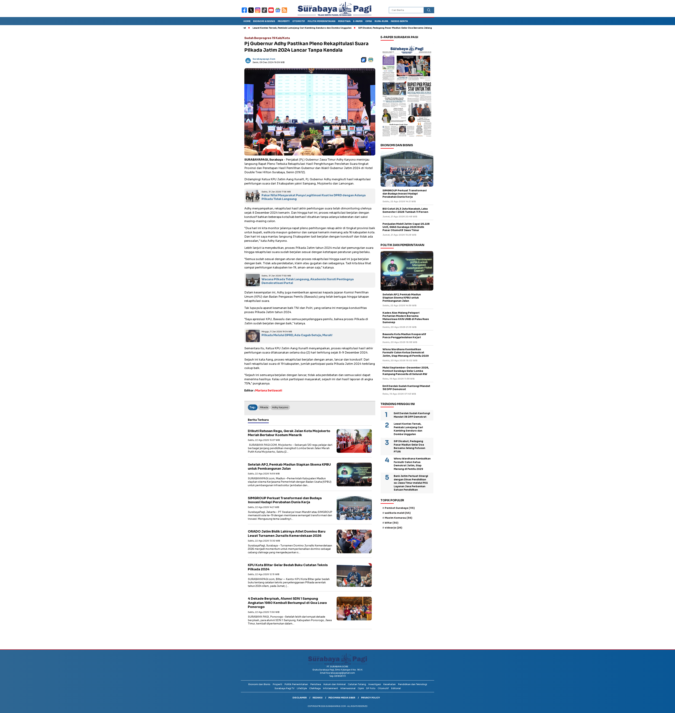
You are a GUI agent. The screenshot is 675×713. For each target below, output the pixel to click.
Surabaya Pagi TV (284, 688)
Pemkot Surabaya (400, 508)
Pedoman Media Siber (341, 697)
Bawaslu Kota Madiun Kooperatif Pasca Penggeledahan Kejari (404, 336)
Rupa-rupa (381, 21)
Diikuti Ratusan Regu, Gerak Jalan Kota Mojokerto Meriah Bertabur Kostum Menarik (289, 433)
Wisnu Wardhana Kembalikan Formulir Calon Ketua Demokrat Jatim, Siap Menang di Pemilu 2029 (405, 352)
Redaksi (318, 697)
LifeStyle (302, 688)
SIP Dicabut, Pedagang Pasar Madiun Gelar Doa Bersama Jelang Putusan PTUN (368, 28)
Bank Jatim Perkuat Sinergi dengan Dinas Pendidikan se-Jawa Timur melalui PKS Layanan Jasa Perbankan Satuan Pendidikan (411, 483)
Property (284, 21)
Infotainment (330, 688)
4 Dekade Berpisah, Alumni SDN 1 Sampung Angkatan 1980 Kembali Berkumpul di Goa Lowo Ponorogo (287, 603)
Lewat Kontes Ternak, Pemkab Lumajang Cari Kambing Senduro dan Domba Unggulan (267, 28)
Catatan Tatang (357, 684)
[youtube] (271, 12)
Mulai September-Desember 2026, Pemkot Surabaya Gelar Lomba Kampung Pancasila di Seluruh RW (405, 370)
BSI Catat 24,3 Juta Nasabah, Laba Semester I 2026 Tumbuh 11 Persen (405, 210)
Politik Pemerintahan (321, 21)
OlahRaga (315, 688)
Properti (277, 684)
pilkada (264, 407)
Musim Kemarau (398, 517)
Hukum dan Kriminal (334, 684)
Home (246, 21)
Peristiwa (344, 21)
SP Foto (370, 688)
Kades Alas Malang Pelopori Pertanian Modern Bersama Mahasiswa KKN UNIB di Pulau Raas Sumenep (405, 317)
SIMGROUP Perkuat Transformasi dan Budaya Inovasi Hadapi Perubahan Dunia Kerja (285, 500)
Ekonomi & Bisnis (264, 21)
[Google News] (278, 12)
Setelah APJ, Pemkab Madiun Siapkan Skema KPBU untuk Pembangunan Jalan (289, 467)
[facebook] (245, 12)
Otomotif (298, 21)
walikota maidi (398, 512)
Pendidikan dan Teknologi (412, 684)
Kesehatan (389, 684)
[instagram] (258, 12)
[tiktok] (265, 12)
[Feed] (285, 12)
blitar (391, 522)
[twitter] (251, 12)
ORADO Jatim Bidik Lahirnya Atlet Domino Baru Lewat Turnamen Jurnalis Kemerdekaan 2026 (286, 533)
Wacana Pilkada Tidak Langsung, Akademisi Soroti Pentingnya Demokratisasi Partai (308, 281)
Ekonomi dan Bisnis (259, 684)
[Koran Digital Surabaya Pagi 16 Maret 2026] (407, 90)
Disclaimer (299, 697)
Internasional (347, 688)
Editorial (396, 688)
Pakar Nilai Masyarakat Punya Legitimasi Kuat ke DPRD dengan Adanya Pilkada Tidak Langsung (314, 197)
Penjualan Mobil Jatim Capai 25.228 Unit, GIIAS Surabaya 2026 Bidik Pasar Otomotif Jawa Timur (406, 227)
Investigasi (374, 684)
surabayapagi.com (264, 59)
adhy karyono (280, 407)
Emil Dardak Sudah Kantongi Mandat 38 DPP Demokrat (406, 387)
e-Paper (358, 21)
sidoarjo (393, 527)
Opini (368, 21)
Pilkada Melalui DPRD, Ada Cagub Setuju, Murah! (297, 335)
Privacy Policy (370, 697)
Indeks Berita (399, 21)
